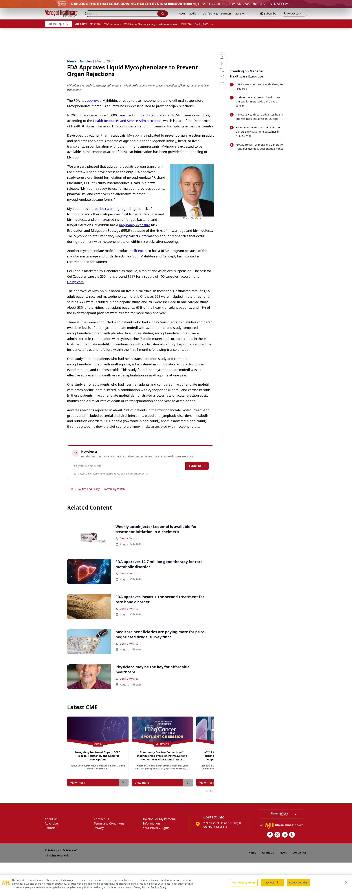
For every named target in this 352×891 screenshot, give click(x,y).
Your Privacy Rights (156, 828)
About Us (51, 819)
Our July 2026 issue (204, 24)
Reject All (272, 882)
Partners (226, 13)
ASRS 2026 (186, 24)
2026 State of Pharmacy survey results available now (150, 24)
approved (94, 100)
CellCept (136, 250)
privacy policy (141, 473)
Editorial (50, 828)
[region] (176, 883)
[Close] (346, 882)
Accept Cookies (298, 882)
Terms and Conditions (109, 823)
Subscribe (195, 466)
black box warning (105, 208)
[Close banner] (347, 4)
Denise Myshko (129, 538)
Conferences (210, 13)
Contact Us (101, 819)
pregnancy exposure (134, 225)
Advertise (51, 823)
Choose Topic (56, 24)
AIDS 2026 (95, 24)
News (182, 13)
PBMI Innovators (112, 24)
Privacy (99, 828)
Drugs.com (75, 282)
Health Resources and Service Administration (127, 120)
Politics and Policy (89, 489)
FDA (71, 489)
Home (252, 852)
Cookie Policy (158, 887)
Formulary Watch (114, 489)
